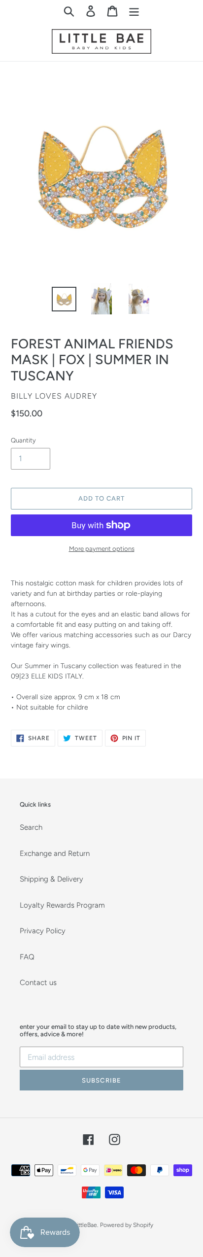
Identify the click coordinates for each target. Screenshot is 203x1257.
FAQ (27, 956)
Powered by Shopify (126, 1225)
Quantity (23, 440)
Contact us (38, 982)
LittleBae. (86, 1225)
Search (31, 827)
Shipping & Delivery (51, 879)
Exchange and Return (55, 853)
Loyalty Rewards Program (62, 905)
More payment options (102, 548)
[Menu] (134, 11)
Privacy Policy (43, 930)
